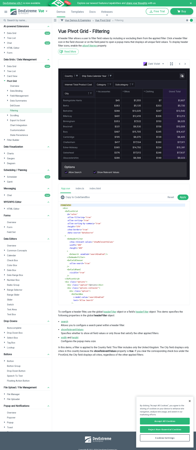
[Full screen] (171, 64)
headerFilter (109, 311)
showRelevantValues (72, 329)
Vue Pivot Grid (102, 20)
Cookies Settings (165, 437)
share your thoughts (136, 3)
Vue (41, 11)
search (64, 321)
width (64, 337)
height (75, 337)
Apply (183, 197)
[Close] (189, 401)
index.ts (80, 188)
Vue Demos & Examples (78, 20)
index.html (95, 188)
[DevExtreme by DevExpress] (23, 12)
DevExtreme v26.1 (12, 3)
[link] (76, 197)
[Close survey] (190, 3)
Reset (171, 197)
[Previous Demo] (179, 64)
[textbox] (27, 20)
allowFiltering (89, 45)
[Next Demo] (185, 64)
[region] (165, 422)
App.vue (65, 188)
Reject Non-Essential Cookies (164, 429)
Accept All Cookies (165, 421)
